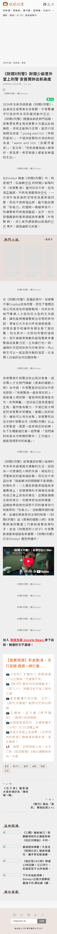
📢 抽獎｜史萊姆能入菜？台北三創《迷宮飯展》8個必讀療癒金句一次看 (28, 751)
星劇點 (16, 63)
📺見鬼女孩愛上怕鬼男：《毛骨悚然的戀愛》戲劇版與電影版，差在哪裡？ (28, 737)
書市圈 (27, 10)
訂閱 (41, 921)
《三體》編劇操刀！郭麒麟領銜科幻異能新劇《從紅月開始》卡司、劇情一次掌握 (36, 838)
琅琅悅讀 (7, 63)
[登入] (48, 4)
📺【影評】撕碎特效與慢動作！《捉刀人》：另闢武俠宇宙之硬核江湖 (28, 689)
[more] (48, 239)
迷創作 (47, 10)
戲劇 (12, 15)
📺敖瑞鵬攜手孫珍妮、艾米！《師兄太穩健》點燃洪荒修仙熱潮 (28, 703)
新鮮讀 (6, 10)
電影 (5, 15)
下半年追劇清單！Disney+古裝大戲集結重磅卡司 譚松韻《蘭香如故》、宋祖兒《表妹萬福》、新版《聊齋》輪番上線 (37, 884)
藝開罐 (37, 10)
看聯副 (16, 10)
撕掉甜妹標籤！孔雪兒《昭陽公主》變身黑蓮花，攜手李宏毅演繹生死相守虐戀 (36, 852)
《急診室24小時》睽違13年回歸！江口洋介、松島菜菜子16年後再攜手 (37, 866)
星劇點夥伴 (31, 15)
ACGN (20, 15)
